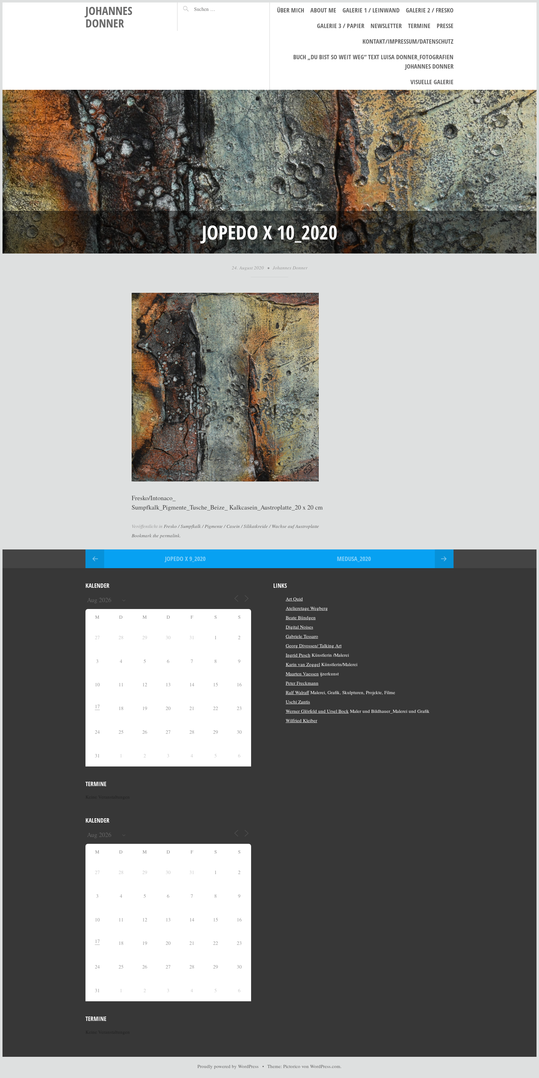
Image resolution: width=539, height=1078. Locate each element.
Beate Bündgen (301, 617)
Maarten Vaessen (302, 673)
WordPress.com (325, 1066)
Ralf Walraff (297, 692)
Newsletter (386, 26)
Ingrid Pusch (298, 655)
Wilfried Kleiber (301, 720)
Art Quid (294, 599)
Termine (419, 26)
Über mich (290, 10)
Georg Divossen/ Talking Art (314, 645)
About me (323, 10)
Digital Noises (299, 627)
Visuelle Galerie (432, 82)
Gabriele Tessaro (302, 636)
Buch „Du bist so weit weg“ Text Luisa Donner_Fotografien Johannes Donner (373, 61)
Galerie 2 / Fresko (430, 10)
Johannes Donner (108, 16)
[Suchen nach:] (218, 8)
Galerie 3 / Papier (340, 26)
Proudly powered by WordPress (228, 1066)
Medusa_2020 (354, 558)
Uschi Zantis (298, 702)
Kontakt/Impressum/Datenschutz (408, 41)
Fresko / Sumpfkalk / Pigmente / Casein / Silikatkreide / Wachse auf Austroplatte (241, 526)
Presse (445, 26)
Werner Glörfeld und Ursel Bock (317, 711)
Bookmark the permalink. (156, 535)
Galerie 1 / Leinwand (371, 10)
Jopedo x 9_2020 (185, 558)
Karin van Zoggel (303, 664)
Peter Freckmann (302, 683)
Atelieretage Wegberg (307, 608)
